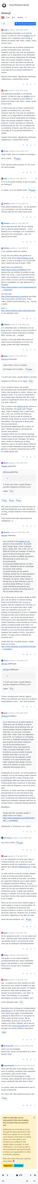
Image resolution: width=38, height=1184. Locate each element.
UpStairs (7, 324)
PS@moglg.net (24, 867)
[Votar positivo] (23, 84)
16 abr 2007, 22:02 (22, 30)
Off (3, 17)
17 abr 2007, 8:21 (22, 248)
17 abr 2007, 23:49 (28, 1065)
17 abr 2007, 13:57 (22, 660)
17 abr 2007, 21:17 (21, 933)
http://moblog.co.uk (25, 258)
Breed (6, 463)
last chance (8, 838)
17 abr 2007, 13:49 (23, 532)
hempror (7, 223)
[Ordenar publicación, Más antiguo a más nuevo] (4, 23)
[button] (3, 1181)
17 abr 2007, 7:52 (23, 223)
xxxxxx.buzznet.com (20, 1026)
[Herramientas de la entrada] (35, 84)
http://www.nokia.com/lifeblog (14, 270)
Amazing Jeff (8, 1046)
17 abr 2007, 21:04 (21, 856)
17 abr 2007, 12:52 (23, 324)
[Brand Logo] (5, 5)
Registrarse (8, 1165)
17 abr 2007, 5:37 (20, 178)
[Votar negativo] (31, 84)
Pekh (5, 178)
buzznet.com (6, 1011)
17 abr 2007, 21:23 (22, 955)
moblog (27, 36)
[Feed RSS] (26, 17)
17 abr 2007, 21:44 (21, 980)
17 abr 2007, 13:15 (21, 463)
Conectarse (19, 1165)
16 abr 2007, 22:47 (22, 151)
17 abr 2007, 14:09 (21, 713)
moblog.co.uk (22, 406)
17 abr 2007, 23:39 (27, 1046)
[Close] (34, 1118)
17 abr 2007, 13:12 (21, 356)
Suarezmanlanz (9, 1065)
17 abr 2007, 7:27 (22, 203)
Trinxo (6, 151)
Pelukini (6, 203)
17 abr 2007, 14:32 (25, 838)
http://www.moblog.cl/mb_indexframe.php (18, 311)
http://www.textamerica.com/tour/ (14, 296)
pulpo (6, 30)
